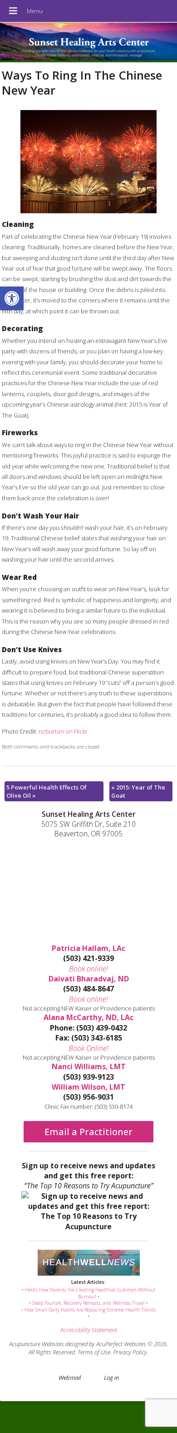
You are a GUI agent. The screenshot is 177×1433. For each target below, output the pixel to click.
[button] (12, 298)
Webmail (70, 1377)
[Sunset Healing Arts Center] (88, 42)
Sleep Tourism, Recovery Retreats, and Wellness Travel (88, 1303)
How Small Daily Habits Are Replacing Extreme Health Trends (90, 1310)
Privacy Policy (130, 1352)
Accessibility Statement (88, 1330)
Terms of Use (94, 1352)
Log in (111, 1377)
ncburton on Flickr (63, 731)
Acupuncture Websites (36, 1344)
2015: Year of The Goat (138, 791)
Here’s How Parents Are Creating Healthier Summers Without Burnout (90, 1293)
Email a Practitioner (88, 1132)
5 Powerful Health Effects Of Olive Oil (46, 791)
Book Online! (88, 1048)
